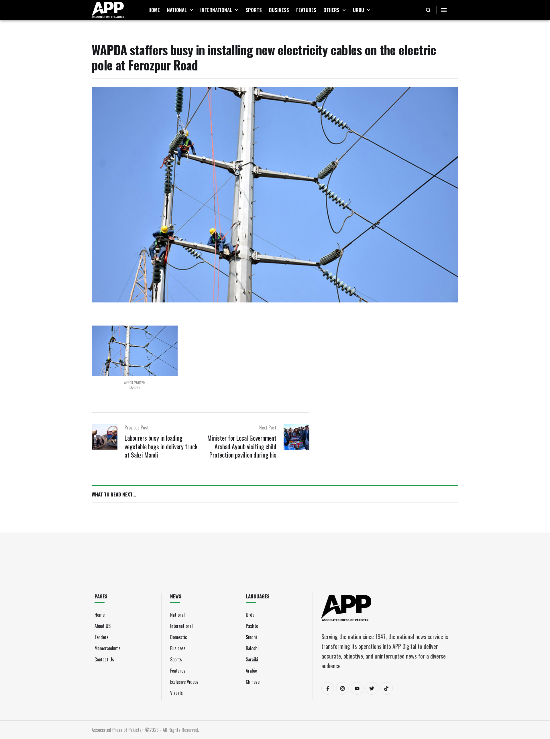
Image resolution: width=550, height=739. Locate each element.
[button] (191, 10)
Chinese (253, 681)
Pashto (252, 625)
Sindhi (251, 637)
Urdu (250, 614)
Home (100, 614)
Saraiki (252, 659)
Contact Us (104, 659)
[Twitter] (372, 688)
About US (103, 625)
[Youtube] (357, 688)
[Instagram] (342, 688)
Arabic (251, 670)
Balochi (252, 648)
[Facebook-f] (327, 688)
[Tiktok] (386, 688)
